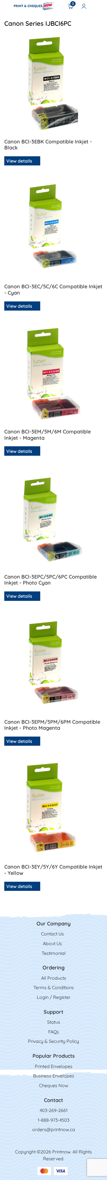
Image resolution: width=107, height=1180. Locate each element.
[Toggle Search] (99, 6)
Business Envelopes (53, 1076)
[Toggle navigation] (6, 6)
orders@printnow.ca (53, 1129)
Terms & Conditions (53, 987)
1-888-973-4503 (53, 1120)
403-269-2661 (54, 1110)
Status (53, 1022)
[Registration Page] (83, 6)
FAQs (53, 1032)
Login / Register (53, 997)
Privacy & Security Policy (53, 1041)
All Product (52, 978)
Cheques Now (53, 1085)
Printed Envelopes (53, 1066)
